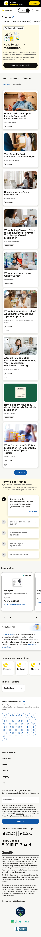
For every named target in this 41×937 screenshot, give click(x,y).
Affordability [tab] (17, 84)
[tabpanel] (20, 281)
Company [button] (5, 777)
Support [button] (5, 771)
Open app (34, 3)
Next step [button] (33, 512)
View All (24, 702)
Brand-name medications (21, 21)
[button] (2, 3)
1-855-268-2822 (8, 891)
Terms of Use (20, 814)
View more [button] (21, 472)
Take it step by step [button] (19, 65)
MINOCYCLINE (8, 634)
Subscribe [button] (28, 822)
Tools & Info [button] (6, 759)
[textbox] (20, 800)
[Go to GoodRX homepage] (7, 10)
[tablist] (20, 84)
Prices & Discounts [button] (9, 753)
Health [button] (4, 765)
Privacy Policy (6, 816)
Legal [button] (4, 783)
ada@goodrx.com (21, 891)
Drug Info (6, 21)
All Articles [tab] (6, 84)
